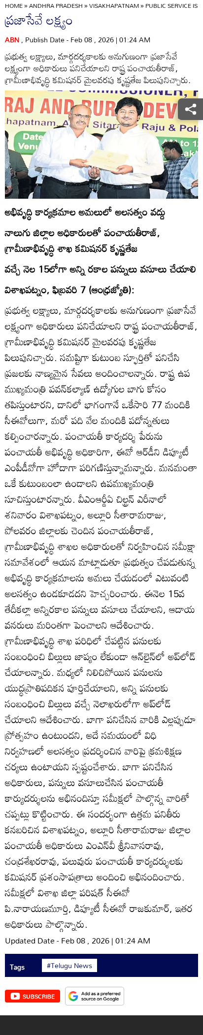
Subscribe (39, 996)
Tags (17, 967)
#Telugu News (69, 965)
